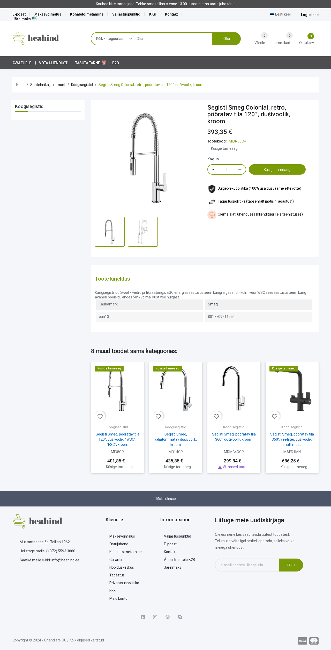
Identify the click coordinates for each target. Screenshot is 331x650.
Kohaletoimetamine (86, 14)
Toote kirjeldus (112, 279)
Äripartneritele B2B (179, 560)
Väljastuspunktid (126, 14)
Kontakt (171, 14)
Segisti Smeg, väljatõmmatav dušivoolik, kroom (175, 439)
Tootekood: (217, 141)
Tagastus (117, 575)
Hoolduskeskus (121, 567)
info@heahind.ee (65, 560)
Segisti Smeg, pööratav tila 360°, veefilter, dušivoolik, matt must (292, 439)
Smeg (213, 304)
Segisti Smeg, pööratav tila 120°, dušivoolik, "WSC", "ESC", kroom (117, 439)
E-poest (19, 14)
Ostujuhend (118, 544)
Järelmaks (21, 19)
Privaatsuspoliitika (124, 583)
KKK (152, 14)
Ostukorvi (234, 456)
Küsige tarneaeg (277, 170)
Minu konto (118, 598)
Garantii (115, 560)
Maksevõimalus (47, 14)
